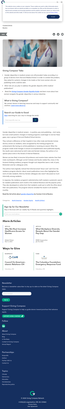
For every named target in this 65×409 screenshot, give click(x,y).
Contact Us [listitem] (5, 363)
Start (6, 115)
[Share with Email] (62, 34)
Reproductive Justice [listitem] (8, 384)
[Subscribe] (60, 214)
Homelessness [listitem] (6, 382)
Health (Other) (40, 200)
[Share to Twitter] (58, 34)
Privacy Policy (32, 404)
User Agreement (32, 406)
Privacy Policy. (54, 12)
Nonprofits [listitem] (5, 355)
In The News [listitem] (5, 339)
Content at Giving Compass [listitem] (10, 342)
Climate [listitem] (4, 374)
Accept (53, 16)
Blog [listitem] (3, 337)
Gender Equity (28, 200)
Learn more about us (18, 105)
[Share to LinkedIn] (54, 34)
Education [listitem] (5, 379)
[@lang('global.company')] (3, 2)
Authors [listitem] (4, 358)
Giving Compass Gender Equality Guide (25, 91)
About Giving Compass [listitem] (9, 334)
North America (17, 200)
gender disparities (27, 194)
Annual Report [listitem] (6, 344)
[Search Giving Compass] (58, 2)
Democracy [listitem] (5, 377)
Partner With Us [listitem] (7, 360)
